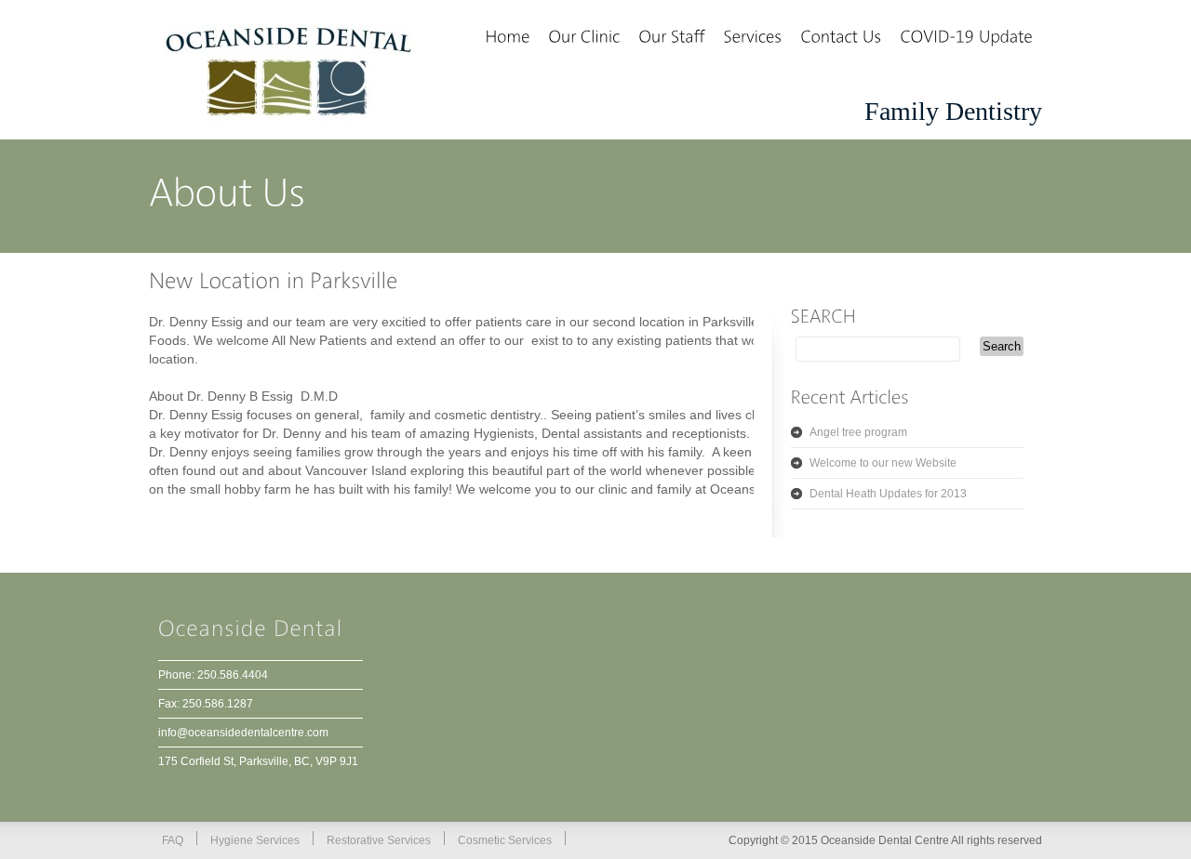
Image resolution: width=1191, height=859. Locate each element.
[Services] (752, 38)
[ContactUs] (840, 38)
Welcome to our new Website (883, 462)
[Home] (507, 38)
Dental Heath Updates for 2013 (888, 493)
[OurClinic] (584, 38)
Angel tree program (858, 432)
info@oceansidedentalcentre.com (243, 732)
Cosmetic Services (505, 840)
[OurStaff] (671, 38)
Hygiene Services (255, 840)
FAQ (172, 840)
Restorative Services (379, 840)
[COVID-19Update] (966, 38)
